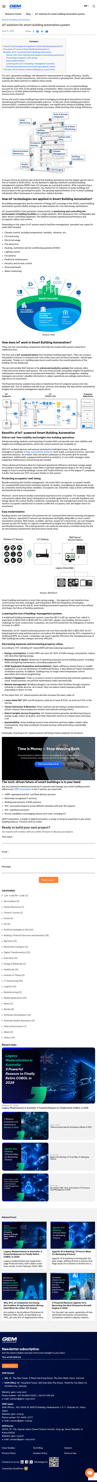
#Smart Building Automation (16, 19)
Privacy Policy (9, 1453)
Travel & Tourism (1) (13, 912)
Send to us (47, 880)
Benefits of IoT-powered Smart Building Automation (27, 52)
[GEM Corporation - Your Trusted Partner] (15, 6)
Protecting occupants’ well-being (21, 58)
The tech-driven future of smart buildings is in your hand (29, 69)
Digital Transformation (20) (17, 952)
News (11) (8, 1003)
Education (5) (10, 958)
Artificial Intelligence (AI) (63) (18, 929)
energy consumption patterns (38, 452)
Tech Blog (38, 1448)
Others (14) (9, 1037)
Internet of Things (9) (14, 975)
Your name (8, 837)
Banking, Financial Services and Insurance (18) (26, 935)
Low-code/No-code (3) (16, 895)
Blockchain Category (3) (16, 947)
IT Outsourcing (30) (13, 981)
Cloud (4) (8, 918)
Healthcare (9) (11, 969)
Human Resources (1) (14, 907)
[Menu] (4, 6)
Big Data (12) (10, 941)
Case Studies (8, 1448)
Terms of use (70, 1453)
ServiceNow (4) (11, 901)
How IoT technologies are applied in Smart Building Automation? (33, 46)
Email (5, 851)
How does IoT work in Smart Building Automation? (26, 49)
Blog (28, 14)
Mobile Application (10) (15, 998)
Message (6, 866)
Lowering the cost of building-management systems (30, 63)
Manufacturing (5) (13, 992)
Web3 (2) (8, 1032)
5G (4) (7, 924)
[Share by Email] (46, 31)
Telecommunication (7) (15, 1026)
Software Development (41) (17, 1015)
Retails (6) (9, 1009)
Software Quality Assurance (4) (19, 1020)
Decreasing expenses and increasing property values (30, 66)
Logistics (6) (10, 986)
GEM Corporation (22, 789)
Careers (68, 1448)
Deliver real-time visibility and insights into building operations (35, 55)
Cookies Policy (40, 1453)
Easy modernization (15, 60)
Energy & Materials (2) (15, 964)
